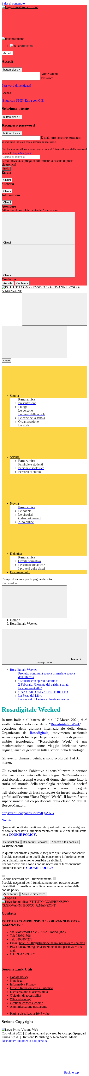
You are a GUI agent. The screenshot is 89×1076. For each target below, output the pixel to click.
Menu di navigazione (59, 661)
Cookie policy (19, 977)
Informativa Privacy (23, 984)
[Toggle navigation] (34, 342)
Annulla (7, 283)
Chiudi (7, 179)
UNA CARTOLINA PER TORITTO (43, 692)
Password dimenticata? (16, 85)
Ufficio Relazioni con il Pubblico (31, 988)
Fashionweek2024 (30, 688)
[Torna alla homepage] (44, 289)
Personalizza (11, 842)
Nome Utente (49, 73)
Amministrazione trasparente (28, 1006)
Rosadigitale (39, 733)
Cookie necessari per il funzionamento (27, 879)
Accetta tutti (65, 842)
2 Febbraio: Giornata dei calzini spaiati (43, 684)
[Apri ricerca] (54, 309)
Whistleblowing (20, 999)
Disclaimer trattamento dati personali (25, 1040)
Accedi (7, 53)
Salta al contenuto (13, 3)
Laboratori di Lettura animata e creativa (44, 699)
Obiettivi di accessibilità (25, 995)
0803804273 (24, 939)
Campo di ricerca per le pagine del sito (27, 579)
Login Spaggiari (22, 152)
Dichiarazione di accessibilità (29, 992)
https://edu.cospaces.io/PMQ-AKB (28, 813)
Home (14, 620)
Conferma (22, 283)
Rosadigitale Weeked (23, 669)
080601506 (23, 935)
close (6, 360)
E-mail (45, 137)
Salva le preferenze (33, 894)
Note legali (17, 980)
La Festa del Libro (30, 695)
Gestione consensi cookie (26, 1003)
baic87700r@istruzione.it (52, 943)
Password (47, 78)
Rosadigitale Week (65, 724)
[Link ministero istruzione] (20, 7)
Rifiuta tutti (35, 842)
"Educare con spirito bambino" (38, 681)
